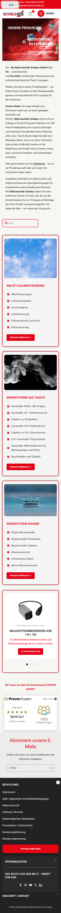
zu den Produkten (30, 651)
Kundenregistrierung (13, 832)
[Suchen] (6, 223)
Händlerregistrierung (14, 838)
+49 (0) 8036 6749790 (34, 2)
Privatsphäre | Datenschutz (17, 825)
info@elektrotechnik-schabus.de (30, 6)
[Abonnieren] (51, 768)
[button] (30, 13)
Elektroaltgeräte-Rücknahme (18, 818)
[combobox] (20, 223)
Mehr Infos (48, 698)
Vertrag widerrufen (30, 848)
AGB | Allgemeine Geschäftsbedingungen (25, 798)
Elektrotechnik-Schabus (25, 907)
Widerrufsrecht (10, 805)
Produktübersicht (20, 337)
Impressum (8, 792)
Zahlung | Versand (12, 812)
